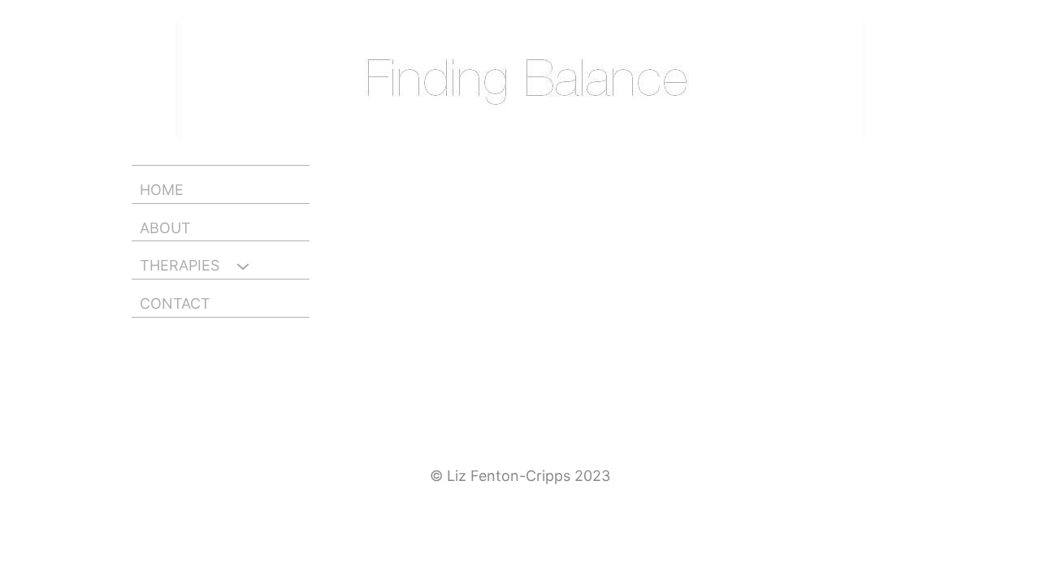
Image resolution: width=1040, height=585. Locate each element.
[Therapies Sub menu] (239, 268)
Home (162, 190)
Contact (175, 304)
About (165, 228)
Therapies (179, 266)
